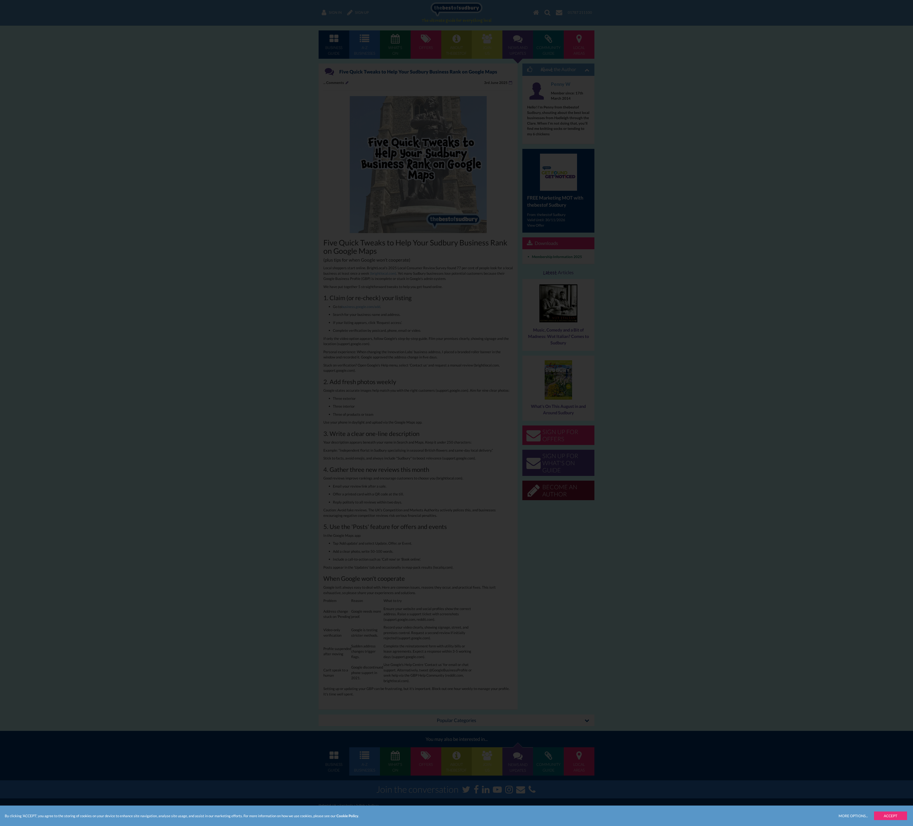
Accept (890, 816)
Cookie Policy (347, 816)
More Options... (853, 816)
